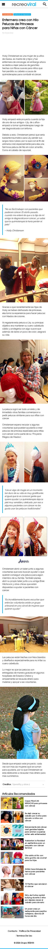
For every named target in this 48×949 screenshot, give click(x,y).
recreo (24, 4)
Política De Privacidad (30, 931)
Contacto (12, 931)
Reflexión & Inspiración (22, 14)
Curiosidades (7, 14)
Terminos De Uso (24, 935)
